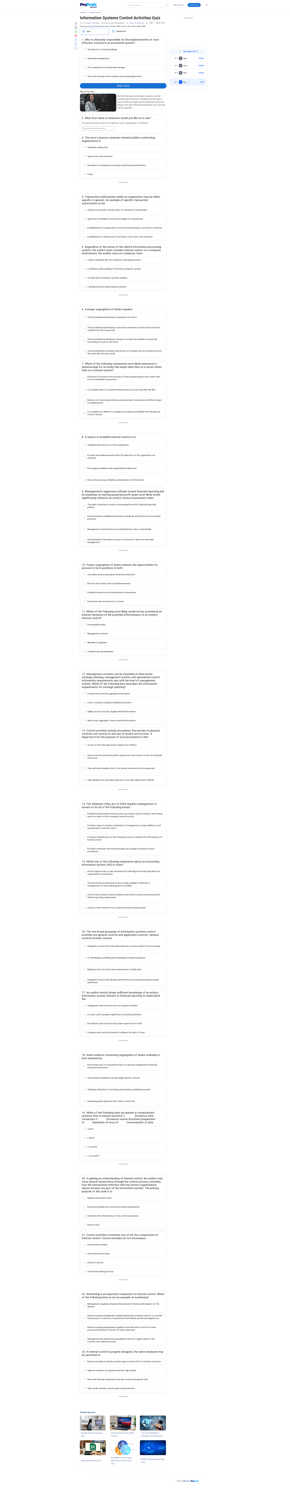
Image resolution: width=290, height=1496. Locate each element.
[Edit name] (188, 82)
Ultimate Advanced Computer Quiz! (92, 1434)
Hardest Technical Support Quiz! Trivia (153, 1460)
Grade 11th (133, 23)
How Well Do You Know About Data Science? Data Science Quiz (121, 1461)
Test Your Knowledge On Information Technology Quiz (151, 1434)
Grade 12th (140, 23)
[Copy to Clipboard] (76, 44)
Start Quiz (123, 85)
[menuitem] (178, 5)
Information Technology (91, 23)
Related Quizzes (87, 1412)
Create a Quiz (194, 5)
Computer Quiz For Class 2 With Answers (122, 1434)
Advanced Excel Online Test (91, 1461)
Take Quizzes (178, 5)
